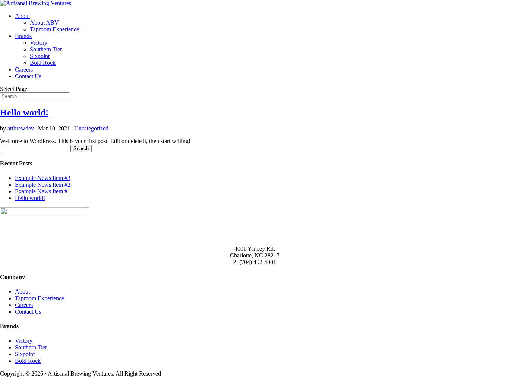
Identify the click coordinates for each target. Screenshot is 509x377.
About (22, 16)
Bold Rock (43, 63)
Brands (23, 36)
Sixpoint (40, 56)
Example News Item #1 (42, 191)
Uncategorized (91, 128)
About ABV (44, 22)
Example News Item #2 (42, 184)
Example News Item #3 (42, 178)
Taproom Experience (54, 29)
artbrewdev (20, 128)
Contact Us (28, 76)
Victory (38, 42)
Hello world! (24, 112)
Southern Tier (46, 49)
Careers (24, 69)
